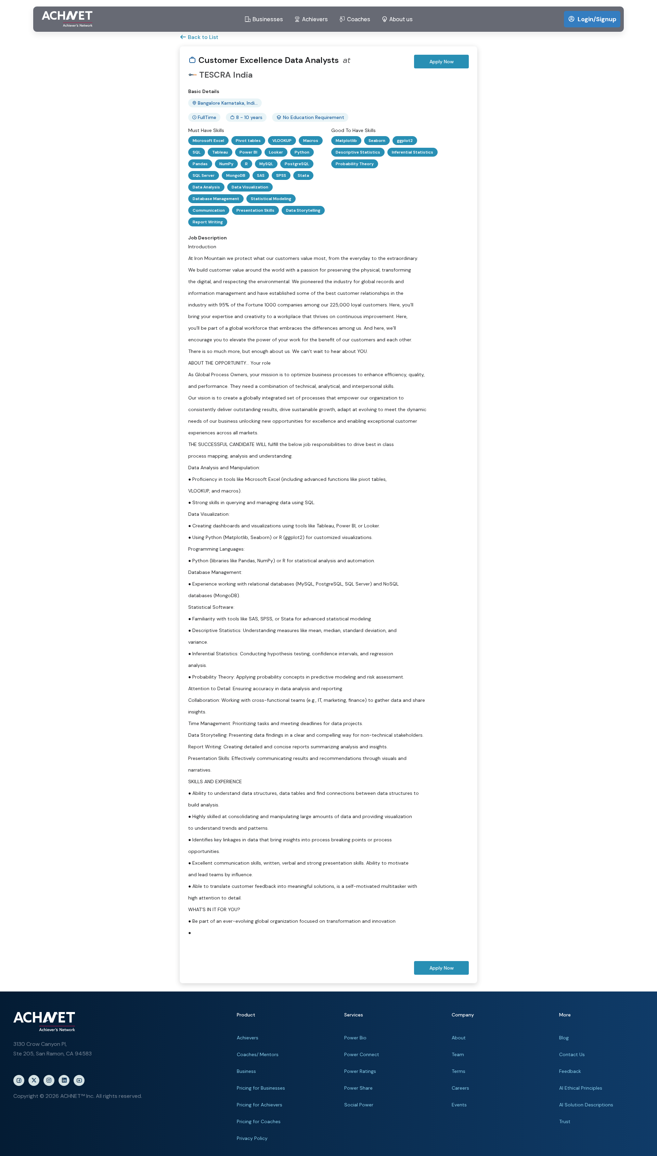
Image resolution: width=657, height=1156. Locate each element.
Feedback (570, 1071)
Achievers (247, 1038)
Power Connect (361, 1054)
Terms (458, 1071)
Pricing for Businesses (261, 1088)
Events (459, 1105)
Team (458, 1054)
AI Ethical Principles (580, 1088)
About (459, 1038)
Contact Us (572, 1054)
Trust (564, 1121)
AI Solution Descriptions (586, 1105)
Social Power (358, 1105)
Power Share (358, 1088)
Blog (564, 1038)
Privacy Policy (252, 1138)
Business (246, 1071)
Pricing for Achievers (259, 1105)
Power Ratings (360, 1071)
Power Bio (355, 1038)
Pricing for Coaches (259, 1121)
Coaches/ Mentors (258, 1054)
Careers (460, 1088)
